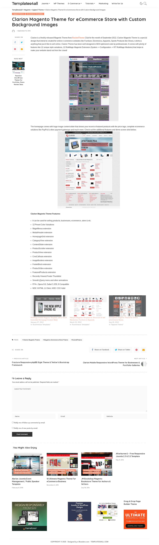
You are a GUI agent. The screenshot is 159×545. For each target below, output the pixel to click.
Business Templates (21, 470)
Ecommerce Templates (35, 14)
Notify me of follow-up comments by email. (29, 423)
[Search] (145, 3)
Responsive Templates (22, 473)
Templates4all (25, 3)
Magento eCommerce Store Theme (56, 340)
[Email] (22, 49)
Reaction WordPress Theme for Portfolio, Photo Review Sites (18, 80)
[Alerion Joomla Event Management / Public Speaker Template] (27, 464)
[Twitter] (22, 42)
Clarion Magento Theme (31, 340)
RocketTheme (77, 340)
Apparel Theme (18, 14)
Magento (71, 470)
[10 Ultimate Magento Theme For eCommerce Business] (62, 464)
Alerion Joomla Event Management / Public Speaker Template (25, 481)
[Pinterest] (15, 49)
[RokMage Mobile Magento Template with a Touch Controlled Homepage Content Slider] (49, 305)
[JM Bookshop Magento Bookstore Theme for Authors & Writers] (96, 464)
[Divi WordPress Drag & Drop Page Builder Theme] (135, 519)
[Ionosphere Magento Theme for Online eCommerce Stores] (127, 305)
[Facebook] (15, 42)
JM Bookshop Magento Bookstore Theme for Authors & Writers (96, 481)
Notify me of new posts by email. (26, 428)
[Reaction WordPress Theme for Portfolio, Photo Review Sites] (18, 67)
